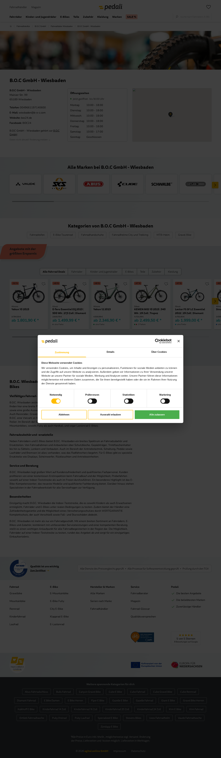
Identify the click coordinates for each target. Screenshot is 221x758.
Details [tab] (111, 351)
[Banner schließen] (178, 341)
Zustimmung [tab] (62, 352)
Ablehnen (64, 414)
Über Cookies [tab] (159, 351)
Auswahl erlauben (110, 414)
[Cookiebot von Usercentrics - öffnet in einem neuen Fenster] (157, 341)
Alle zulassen (157, 414)
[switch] (92, 401)
